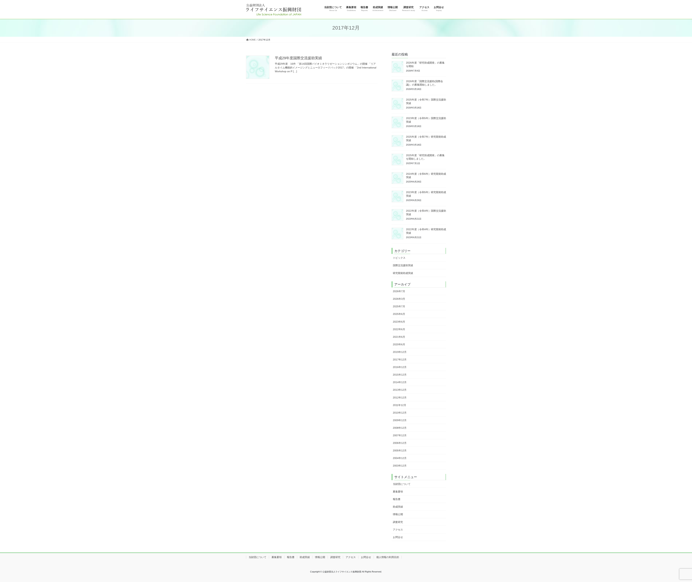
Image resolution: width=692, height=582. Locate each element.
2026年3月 (399, 298)
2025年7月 (399, 306)
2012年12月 (400, 397)
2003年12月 (400, 465)
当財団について (402, 484)
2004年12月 (400, 458)
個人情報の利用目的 (387, 557)
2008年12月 (400, 427)
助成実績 (398, 506)
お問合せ (398, 537)
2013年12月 (400, 389)
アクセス (398, 529)
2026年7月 (399, 291)
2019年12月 (400, 352)
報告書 (396, 499)
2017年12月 (400, 359)
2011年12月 (399, 405)
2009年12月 (400, 420)
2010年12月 (400, 412)
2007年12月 (400, 435)
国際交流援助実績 (403, 265)
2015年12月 (400, 374)
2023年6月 (399, 321)
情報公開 (398, 514)
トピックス (399, 257)
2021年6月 (399, 336)
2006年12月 (400, 442)
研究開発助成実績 (403, 273)
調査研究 (398, 522)
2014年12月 (400, 382)
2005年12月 (400, 450)
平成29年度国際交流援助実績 (298, 58)
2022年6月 (399, 329)
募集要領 (398, 491)
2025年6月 (399, 314)
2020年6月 (399, 344)
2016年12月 (400, 367)
